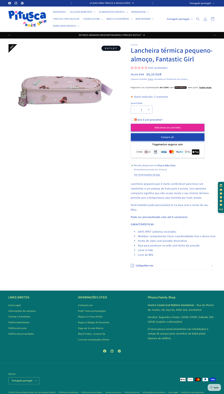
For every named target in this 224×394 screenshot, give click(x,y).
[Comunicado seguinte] (152, 3)
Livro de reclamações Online (93, 339)
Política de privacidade (21, 333)
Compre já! (167, 137)
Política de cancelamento (192, 392)
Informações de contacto (22, 310)
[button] (82, 11)
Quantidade (136, 103)
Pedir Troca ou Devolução (92, 310)
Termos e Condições (19, 316)
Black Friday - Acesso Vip (91, 333)
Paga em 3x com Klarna (90, 328)
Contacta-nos (85, 305)
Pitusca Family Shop (24, 392)
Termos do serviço (113, 392)
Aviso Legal (14, 305)
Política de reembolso (68, 392)
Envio (150, 79)
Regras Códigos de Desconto (93, 322)
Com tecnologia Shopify (45, 392)
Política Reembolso (18, 322)
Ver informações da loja (147, 174)
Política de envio (17, 328)
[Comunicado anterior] (71, 3)
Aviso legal (173, 392)
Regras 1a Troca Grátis (90, 316)
